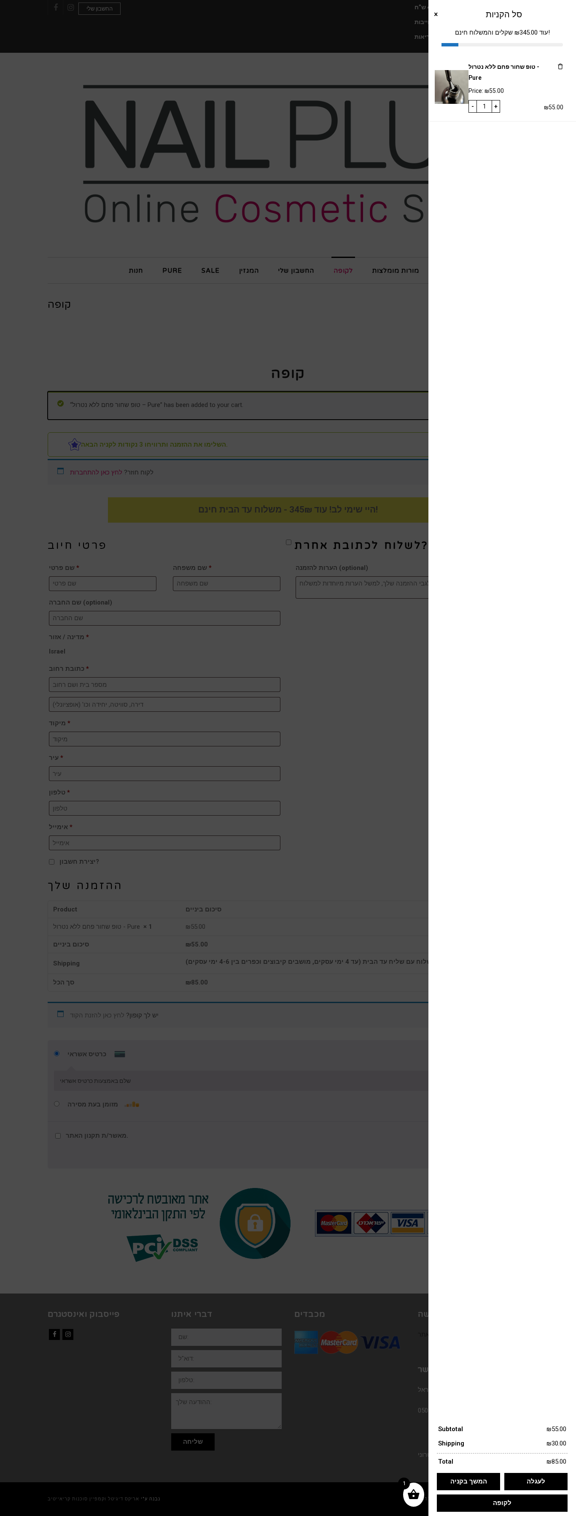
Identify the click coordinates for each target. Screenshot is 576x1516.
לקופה (502, 1503)
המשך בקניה (468, 1481)
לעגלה (536, 1481)
